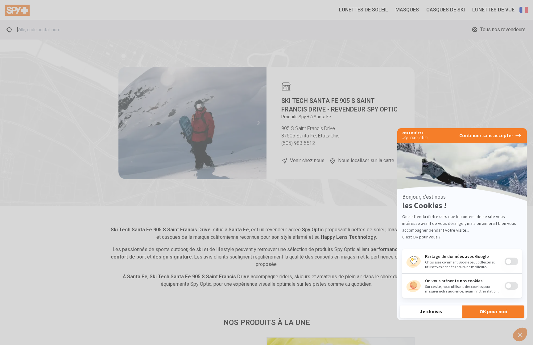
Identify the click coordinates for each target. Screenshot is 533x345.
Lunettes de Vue (493, 10)
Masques (407, 10)
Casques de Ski (445, 10)
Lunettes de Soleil (363, 10)
